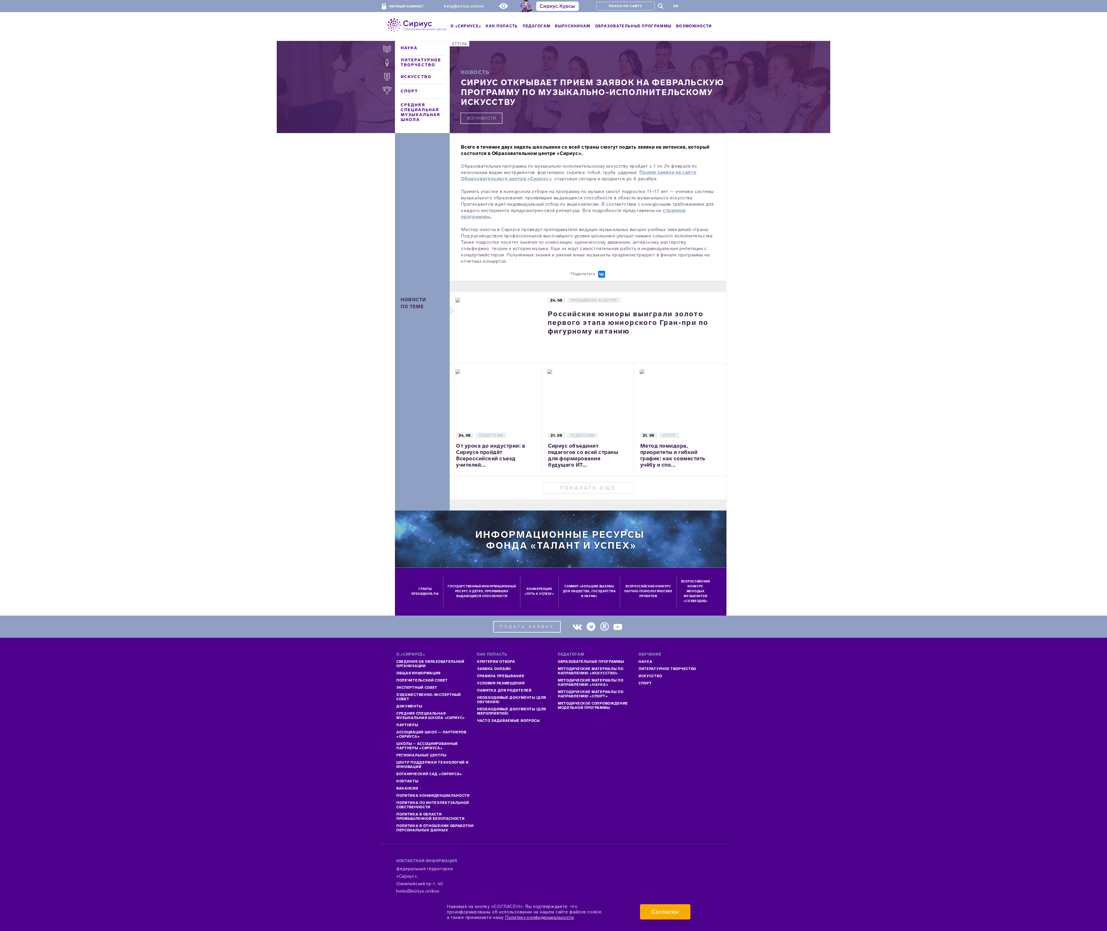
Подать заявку (527, 626)
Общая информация (418, 673)
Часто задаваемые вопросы (508, 721)
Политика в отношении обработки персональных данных (435, 828)
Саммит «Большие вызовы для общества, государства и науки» (589, 591)
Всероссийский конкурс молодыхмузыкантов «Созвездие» (695, 591)
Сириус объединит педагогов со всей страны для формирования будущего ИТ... (583, 455)
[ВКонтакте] (601, 274)
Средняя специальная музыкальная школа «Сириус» (430, 716)
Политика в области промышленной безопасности (430, 816)
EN (675, 6)
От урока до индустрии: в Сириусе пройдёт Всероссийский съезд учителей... (490, 455)
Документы (409, 706)
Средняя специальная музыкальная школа (420, 112)
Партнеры (407, 725)
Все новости (481, 118)
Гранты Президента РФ (425, 591)
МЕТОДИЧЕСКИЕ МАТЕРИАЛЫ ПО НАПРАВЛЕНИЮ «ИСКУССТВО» (591, 671)
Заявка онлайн (494, 669)
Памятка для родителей (504, 690)
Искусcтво (650, 676)
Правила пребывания (500, 676)
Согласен (665, 912)
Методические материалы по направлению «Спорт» (591, 694)
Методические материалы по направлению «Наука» (591, 682)
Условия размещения (501, 683)
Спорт (409, 91)
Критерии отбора (496, 662)
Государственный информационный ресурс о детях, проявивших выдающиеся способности (482, 591)
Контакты (407, 781)
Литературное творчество (421, 62)
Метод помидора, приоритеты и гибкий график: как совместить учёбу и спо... (672, 455)
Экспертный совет (416, 688)
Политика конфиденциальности (433, 796)
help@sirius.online (464, 6)
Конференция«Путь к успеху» (539, 591)
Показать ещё (588, 488)
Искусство (416, 76)
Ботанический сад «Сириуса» (429, 774)
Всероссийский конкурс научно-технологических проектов (648, 591)
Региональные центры (421, 755)
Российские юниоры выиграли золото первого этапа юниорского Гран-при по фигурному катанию (628, 322)
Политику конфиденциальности (539, 917)
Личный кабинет (406, 6)
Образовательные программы (591, 662)
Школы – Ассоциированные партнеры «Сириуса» (427, 746)
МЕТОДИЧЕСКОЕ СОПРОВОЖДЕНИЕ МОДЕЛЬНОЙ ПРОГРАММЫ (593, 705)
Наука (409, 48)
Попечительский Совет (422, 680)
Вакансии (407, 788)
